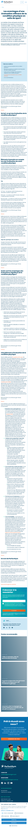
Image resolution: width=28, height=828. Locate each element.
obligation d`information (19, 614)
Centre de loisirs (6, 792)
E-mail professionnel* (10, 599)
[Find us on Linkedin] (5, 783)
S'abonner (14, 610)
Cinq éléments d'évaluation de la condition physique (13, 75)
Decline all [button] (14, 822)
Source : (3, 110)
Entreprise (4, 790)
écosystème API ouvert (17, 357)
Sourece (3, 349)
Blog (3, 7)
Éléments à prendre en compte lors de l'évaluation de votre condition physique (14, 70)
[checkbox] (3, 603)
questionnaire (9, 414)
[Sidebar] (26, 2)
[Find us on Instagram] (8, 783)
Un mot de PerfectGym (8, 77)
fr (22, 2)
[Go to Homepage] (7, 2)
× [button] (26, 803)
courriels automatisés (6, 382)
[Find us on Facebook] (2, 783)
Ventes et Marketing (7, 800)
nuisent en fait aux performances (13, 532)
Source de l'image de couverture (8, 584)
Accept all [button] (14, 819)
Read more (6, 808)
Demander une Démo (14, 739)
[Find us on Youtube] (11, 783)
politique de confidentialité (8, 614)
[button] (14, 810)
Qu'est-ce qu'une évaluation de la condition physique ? (13, 67)
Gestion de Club (5, 799)
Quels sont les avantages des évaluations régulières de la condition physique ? (12, 72)
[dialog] (14, 815)
